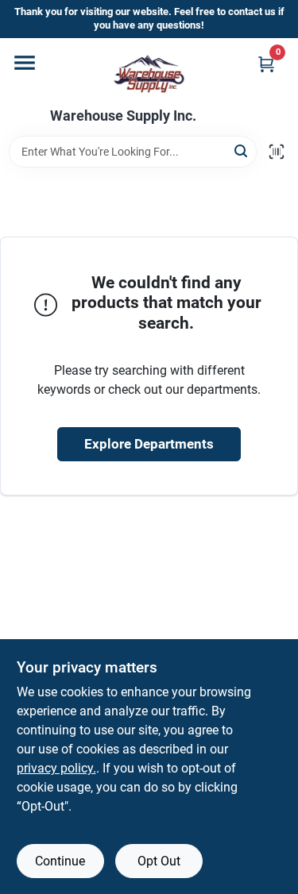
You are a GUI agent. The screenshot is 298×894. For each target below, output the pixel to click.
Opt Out (158, 861)
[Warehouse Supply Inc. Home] (149, 73)
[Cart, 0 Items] (266, 64)
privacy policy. (56, 768)
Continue (60, 861)
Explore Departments (149, 444)
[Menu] (24, 62)
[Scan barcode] (276, 151)
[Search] (241, 150)
